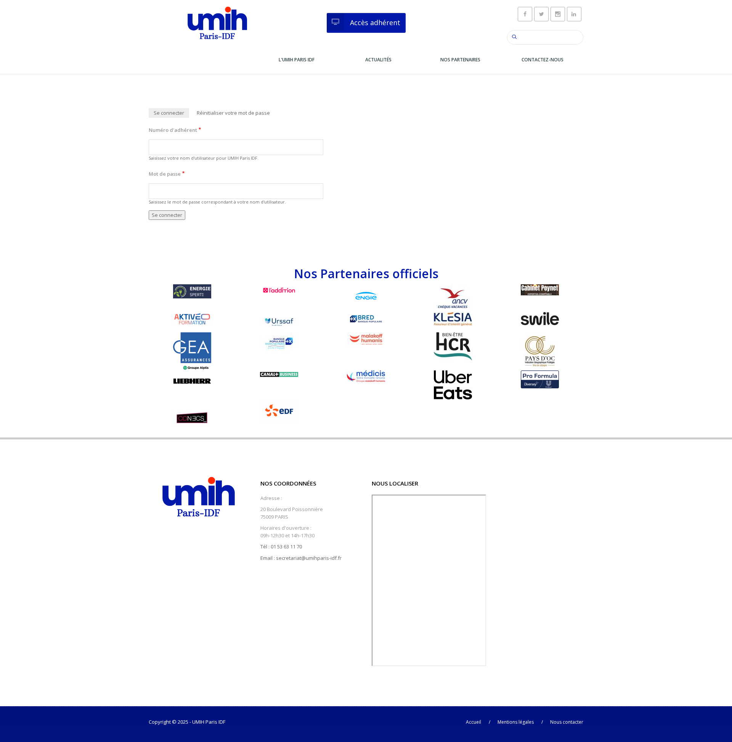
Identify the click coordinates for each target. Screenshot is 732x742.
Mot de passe (165, 173)
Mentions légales (516, 722)
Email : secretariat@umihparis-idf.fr (301, 557)
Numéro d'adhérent (173, 130)
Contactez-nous (542, 59)
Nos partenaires (460, 59)
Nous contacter (566, 722)
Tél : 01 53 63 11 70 (281, 546)
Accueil (473, 722)
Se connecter (171, 113)
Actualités (378, 59)
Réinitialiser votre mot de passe (233, 112)
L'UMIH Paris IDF (297, 59)
